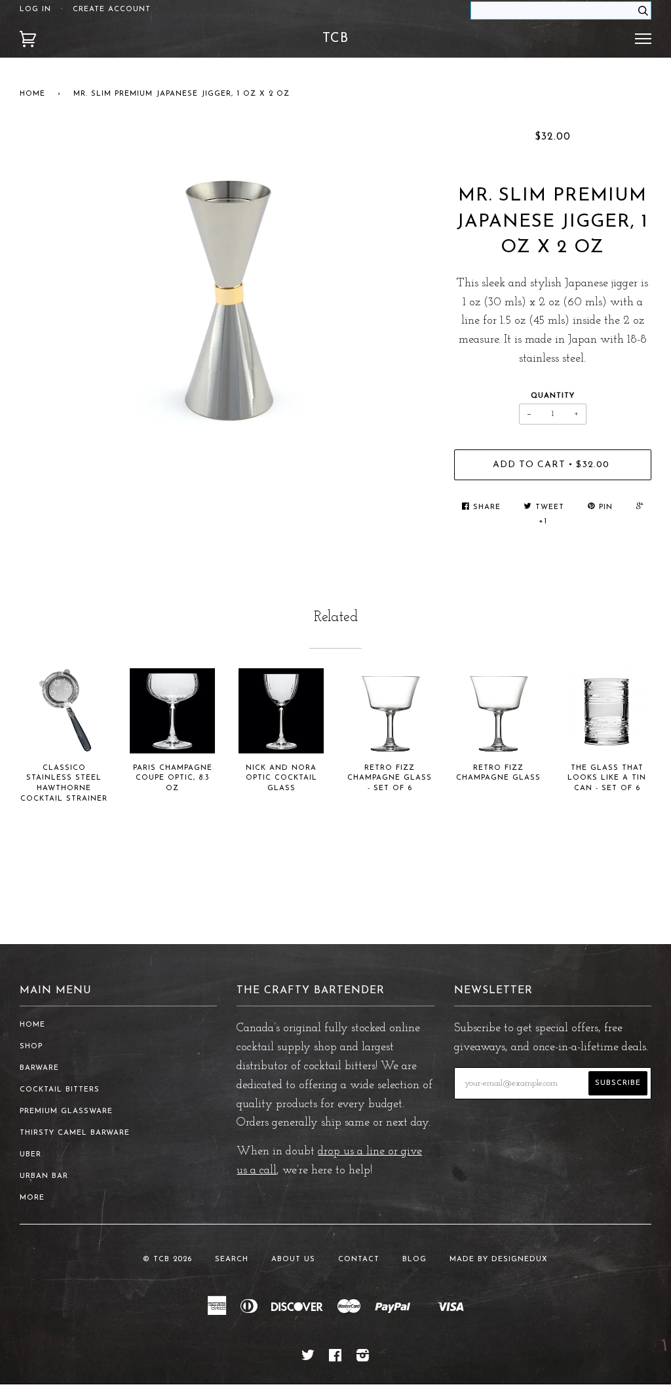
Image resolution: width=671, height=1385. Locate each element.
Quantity (553, 396)
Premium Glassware (66, 1111)
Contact (358, 1259)
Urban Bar (44, 1176)
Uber (30, 1154)
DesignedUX (519, 1259)
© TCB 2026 (167, 1259)
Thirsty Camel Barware (75, 1133)
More (32, 1198)
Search (231, 1259)
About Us (293, 1259)
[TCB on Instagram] (363, 1358)
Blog (414, 1259)
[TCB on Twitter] (308, 1358)
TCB (335, 38)
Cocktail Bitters (60, 1089)
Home (32, 94)
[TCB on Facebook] (335, 1358)
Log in (35, 9)
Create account (112, 9)
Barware (39, 1068)
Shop (31, 1046)
